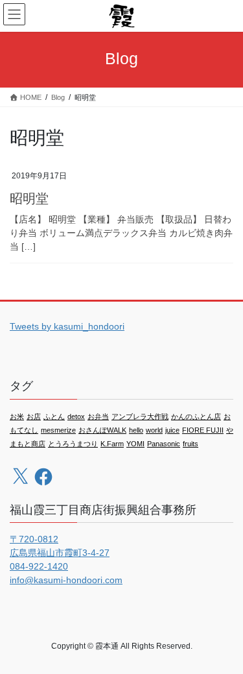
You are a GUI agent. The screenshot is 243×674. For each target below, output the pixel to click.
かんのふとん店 (196, 416)
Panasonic (163, 444)
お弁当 (98, 416)
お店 (34, 416)
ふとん (54, 416)
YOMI (135, 444)
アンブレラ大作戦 (139, 416)
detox (76, 416)
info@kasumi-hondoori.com (66, 580)
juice (172, 430)
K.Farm (112, 444)
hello (136, 430)
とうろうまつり (73, 444)
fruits (190, 444)
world (154, 430)
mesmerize (58, 430)
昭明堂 (29, 198)
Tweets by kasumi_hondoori (67, 326)
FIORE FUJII (203, 430)
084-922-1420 (39, 566)
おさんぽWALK (102, 430)
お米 (17, 416)
